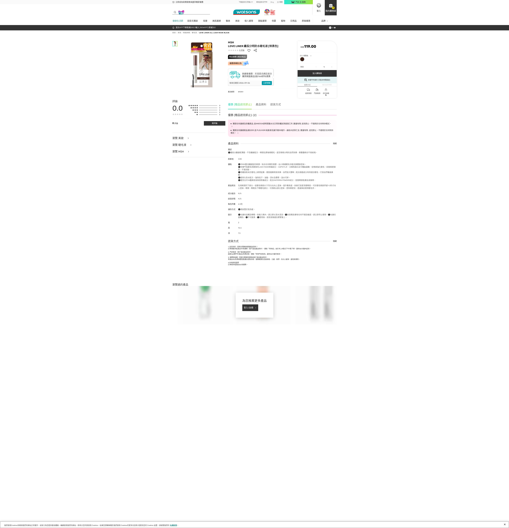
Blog (272, 2)
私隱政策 (173, 525)
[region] (254, 524)
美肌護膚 (216, 21)
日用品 (293, 21)
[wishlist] (249, 50)
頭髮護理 (262, 21)
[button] (331, 7)
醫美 (228, 21)
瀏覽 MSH (178, 151)
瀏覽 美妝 (178, 138)
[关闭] (505, 524)
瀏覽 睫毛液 (179, 145)
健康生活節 (178, 21)
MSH (231, 42)
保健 (205, 21)
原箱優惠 (306, 21)
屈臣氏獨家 (192, 21)
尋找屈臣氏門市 (261, 2)
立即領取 (267, 83)
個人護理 (249, 21)
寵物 (283, 21)
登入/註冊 (248, 307)
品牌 (323, 21)
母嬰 (274, 21)
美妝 (237, 21)
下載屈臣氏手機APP (246, 2)
